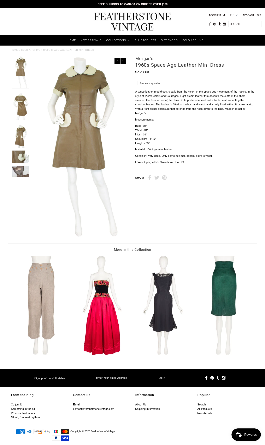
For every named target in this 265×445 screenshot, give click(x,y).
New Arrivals (91, 40)
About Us (140, 404)
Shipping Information (147, 409)
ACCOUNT (215, 15)
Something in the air (23, 409)
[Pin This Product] (164, 178)
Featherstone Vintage (103, 431)
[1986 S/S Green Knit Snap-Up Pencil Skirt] (223, 354)
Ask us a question (150, 83)
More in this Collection (132, 250)
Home (71, 40)
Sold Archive (192, 40)
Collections (116, 40)
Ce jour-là (16, 404)
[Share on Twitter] (156, 178)
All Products (145, 40)
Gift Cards (169, 40)
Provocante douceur (23, 413)
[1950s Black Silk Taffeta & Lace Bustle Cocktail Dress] (162, 354)
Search (201, 404)
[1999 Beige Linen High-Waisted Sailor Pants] (41, 354)
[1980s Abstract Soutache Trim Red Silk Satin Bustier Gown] (102, 354)
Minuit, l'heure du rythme (25, 417)
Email (77, 404)
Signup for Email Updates (49, 378)
